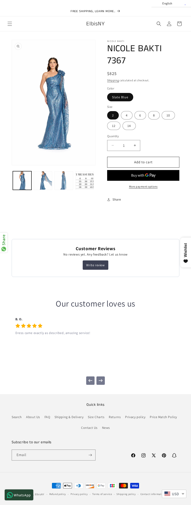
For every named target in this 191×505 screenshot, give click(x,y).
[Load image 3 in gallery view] (64, 180)
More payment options (143, 186)
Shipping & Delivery (69, 417)
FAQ (47, 417)
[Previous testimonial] (90, 380)
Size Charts (96, 417)
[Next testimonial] (100, 380)
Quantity (113, 136)
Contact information (153, 494)
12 (114, 126)
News (106, 428)
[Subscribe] (90, 455)
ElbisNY (39, 494)
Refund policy (57, 494)
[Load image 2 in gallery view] (43, 180)
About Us (33, 417)
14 (129, 126)
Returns (115, 417)
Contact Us (89, 428)
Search (17, 417)
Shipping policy (126, 494)
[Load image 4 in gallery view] (84, 180)
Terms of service (102, 494)
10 (168, 115)
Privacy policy (135, 417)
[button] (10, 24)
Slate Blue (120, 97)
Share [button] (117, 199)
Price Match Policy (163, 417)
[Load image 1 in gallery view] (22, 180)
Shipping (113, 80)
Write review (95, 265)
